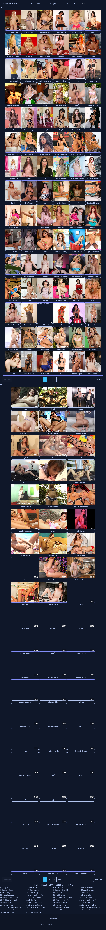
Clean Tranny (87, 892)
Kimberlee (81, 531)
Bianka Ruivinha (25, 775)
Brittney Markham (77, 227)
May (61, 130)
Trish (25, 409)
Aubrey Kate (25, 629)
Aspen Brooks (77, 57)
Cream (81, 604)
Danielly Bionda (53, 751)
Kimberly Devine (13, 105)
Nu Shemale (60, 894)
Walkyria (81, 702)
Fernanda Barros (61, 32)
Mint (25, 872)
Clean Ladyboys (87, 887)
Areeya (92, 154)
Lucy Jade (81, 409)
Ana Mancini (13, 81)
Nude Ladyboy (8, 894)
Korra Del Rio (77, 130)
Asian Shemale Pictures (91, 907)
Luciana (93, 130)
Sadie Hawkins (29, 276)
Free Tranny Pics (9, 912)
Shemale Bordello (9, 909)
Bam (77, 105)
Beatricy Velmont (77, 154)
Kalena (61, 374)
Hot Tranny (59, 887)
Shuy (53, 531)
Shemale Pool (8, 904)
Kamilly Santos (25, 555)
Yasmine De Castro (25, 531)
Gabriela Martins (93, 203)
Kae (53, 775)
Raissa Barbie (29, 81)
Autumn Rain (29, 32)
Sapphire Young (53, 824)
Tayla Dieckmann (93, 252)
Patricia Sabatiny (61, 252)
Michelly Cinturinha (81, 507)
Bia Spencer (25, 677)
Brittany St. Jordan (61, 276)
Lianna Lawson (29, 252)
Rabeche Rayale (25, 507)
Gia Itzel (53, 629)
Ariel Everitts (45, 325)
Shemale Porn (87, 909)
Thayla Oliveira (53, 409)
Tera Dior (45, 276)
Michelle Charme (13, 57)
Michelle (29, 57)
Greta (93, 300)
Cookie (61, 56)
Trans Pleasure (35, 912)
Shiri (13, 374)
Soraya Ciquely (25, 653)
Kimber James (81, 433)
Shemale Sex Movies (37, 907)
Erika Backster (93, 349)
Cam (29, 300)
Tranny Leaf (33, 909)
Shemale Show (35, 897)
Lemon (29, 349)
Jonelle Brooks (81, 677)
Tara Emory (93, 81)
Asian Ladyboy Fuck (36, 894)
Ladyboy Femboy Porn (64, 897)
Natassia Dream (81, 580)
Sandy (45, 130)
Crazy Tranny (7, 887)
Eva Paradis (29, 203)
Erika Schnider (53, 702)
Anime (13, 276)
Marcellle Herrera (93, 179)
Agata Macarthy (81, 482)
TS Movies (86, 902)
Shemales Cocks (35, 904)
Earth (13, 203)
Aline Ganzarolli (77, 325)
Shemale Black (87, 897)
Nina (77, 203)
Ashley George (13, 154)
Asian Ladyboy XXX (36, 902)
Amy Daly (25, 458)
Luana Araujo (61, 300)
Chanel (92, 57)
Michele (81, 848)
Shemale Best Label (10, 897)
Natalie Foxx (45, 374)
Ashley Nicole (13, 349)
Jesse (25, 482)
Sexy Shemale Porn (89, 904)
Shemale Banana (62, 907)
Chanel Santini (53, 604)
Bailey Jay (29, 105)
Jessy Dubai (25, 824)
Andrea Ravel (45, 154)
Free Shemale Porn (63, 899)
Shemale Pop (8, 902)
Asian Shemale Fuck (63, 909)
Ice (45, 203)
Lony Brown (13, 252)
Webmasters (53, 918)
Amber (13, 130)
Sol (53, 458)
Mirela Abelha (53, 507)
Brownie (25, 848)
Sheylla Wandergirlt (77, 179)
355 (59, 380)
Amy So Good (45, 57)
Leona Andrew (81, 653)
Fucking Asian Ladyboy (11, 899)
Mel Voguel (61, 349)
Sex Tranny (6, 892)
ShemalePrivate (11, 3)
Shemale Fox (61, 904)
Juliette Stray (13, 179)
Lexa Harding (25, 726)
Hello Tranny (34, 899)
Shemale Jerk (87, 894)
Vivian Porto (25, 604)
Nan (53, 653)
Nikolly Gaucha (53, 580)
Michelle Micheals (13, 325)
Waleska (53, 848)
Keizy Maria (25, 799)
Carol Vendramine (61, 179)
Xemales (59, 892)
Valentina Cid (77, 349)
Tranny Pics (32, 887)
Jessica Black (61, 203)
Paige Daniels (61, 81)
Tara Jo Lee (77, 300)
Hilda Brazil (53, 555)
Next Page (99, 380)
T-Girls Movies (33, 889)
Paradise (61, 325)
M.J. (53, 482)
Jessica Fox (45, 349)
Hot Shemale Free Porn (12, 907)
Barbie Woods (29, 325)
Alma (77, 81)
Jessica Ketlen (81, 458)
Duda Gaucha (13, 300)
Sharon (29, 227)
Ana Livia (61, 227)
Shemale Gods (7, 889)
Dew (92, 32)
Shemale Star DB (61, 889)
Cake (45, 252)
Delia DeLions (77, 32)
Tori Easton (81, 555)
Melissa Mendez (53, 726)
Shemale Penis (61, 902)
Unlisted (45, 105)
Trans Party (33, 892)
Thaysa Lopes (77, 374)
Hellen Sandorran (61, 154)
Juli (45, 179)
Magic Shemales (87, 889)
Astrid (81, 799)
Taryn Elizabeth (92, 374)
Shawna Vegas (45, 32)
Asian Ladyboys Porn (90, 899)
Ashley (29, 178)
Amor (81, 775)
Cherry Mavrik (13, 32)
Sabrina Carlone (45, 81)
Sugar (81, 726)
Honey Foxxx (13, 227)
